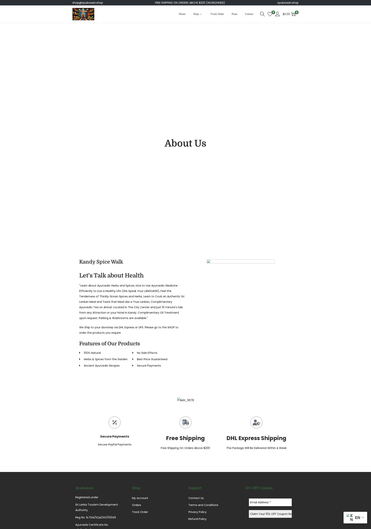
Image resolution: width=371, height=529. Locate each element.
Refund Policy (197, 519)
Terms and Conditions (203, 505)
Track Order (140, 512)
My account (140, 498)
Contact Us (196, 498)
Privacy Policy (197, 512)
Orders (136, 505)
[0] (270, 14)
